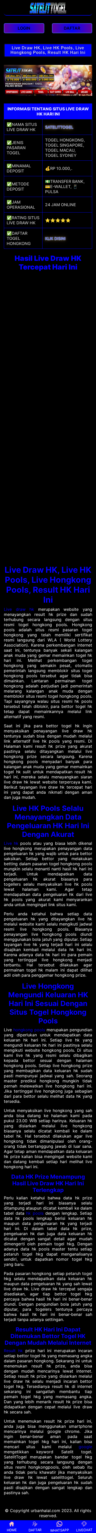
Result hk (13, 1350)
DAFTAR (35, 1529)
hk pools (35, 1213)
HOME (11, 1529)
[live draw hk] (48, 12)
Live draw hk (19, 609)
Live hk (11, 843)
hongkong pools (29, 1029)
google (85, 1446)
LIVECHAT (84, 1529)
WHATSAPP (59, 1530)
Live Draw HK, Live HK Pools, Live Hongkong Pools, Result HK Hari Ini (47, 50)
